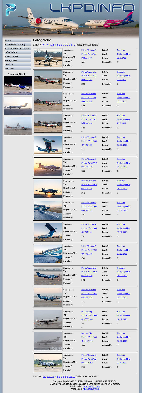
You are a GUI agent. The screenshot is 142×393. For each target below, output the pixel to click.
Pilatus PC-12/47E (88, 54)
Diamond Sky (86, 311)
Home (8, 40)
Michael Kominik (91, 389)
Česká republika (123, 54)
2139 (90, 145)
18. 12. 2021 (122, 145)
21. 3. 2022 (121, 58)
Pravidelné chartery (15, 44)
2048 (90, 319)
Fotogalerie (11, 60)
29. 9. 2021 (121, 363)
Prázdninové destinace (17, 48)
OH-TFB (84, 319)
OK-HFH (84, 363)
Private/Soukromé (88, 50)
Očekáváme (11, 52)
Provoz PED (11, 56)
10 (70, 44)
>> (48, 44)
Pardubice (121, 50)
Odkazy (9, 64)
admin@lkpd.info (92, 386)
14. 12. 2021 (122, 319)
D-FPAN (84, 58)
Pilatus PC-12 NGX (89, 141)
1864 (91, 363)
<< (44, 44)
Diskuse (9, 68)
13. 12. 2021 (122, 341)
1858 (90, 58)
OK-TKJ (84, 145)
